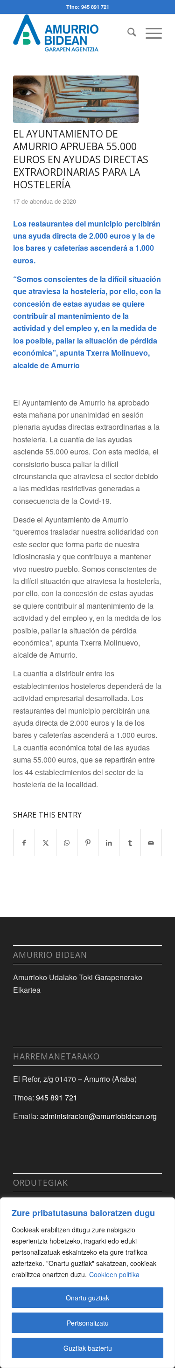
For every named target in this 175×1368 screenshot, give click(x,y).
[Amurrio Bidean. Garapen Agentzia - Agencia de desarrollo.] (72, 33)
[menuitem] (127, 33)
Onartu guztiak (87, 1297)
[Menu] (149, 33)
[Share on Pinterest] (87, 842)
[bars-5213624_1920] (76, 99)
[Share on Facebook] (24, 842)
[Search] (127, 33)
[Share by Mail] (151, 842)
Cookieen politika (114, 1274)
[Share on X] (45, 842)
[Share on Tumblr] (129, 842)
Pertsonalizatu (88, 1322)
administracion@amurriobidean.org (98, 1116)
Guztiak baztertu (87, 1348)
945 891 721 (56, 1097)
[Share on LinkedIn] (108, 842)
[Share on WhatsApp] (66, 842)
